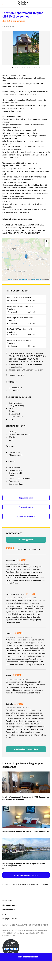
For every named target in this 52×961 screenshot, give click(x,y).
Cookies (41, 933)
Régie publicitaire (9, 919)
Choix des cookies (9, 935)
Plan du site (7, 900)
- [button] (46, 245)
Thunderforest (22, 280)
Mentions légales (18, 933)
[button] (12, 67)
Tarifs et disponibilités (27, 957)
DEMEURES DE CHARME (38, 925)
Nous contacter (8, 909)
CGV (4, 914)
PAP (25, 925)
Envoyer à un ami (26, 507)
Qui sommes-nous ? (10, 905)
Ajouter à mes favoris (26, 516)
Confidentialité (31, 933)
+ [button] (46, 241)
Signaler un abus (26, 498)
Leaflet (10, 280)
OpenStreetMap (37, 280)
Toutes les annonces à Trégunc (26, 875)
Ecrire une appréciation (26, 540)
